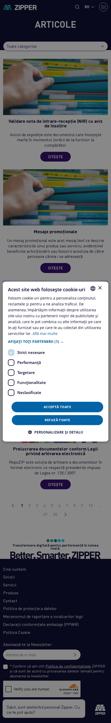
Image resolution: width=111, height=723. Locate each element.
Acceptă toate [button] (57, 407)
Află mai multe (45, 333)
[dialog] (55, 361)
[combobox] (92, 288)
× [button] (100, 288)
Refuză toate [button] (57, 420)
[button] (55, 341)
